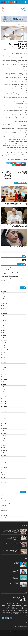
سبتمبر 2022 (4, 377)
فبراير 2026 (3, 301)
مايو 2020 (3, 445)
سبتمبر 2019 (4, 465)
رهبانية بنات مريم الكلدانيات (14, 577)
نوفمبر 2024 (4, 316)
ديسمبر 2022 (4, 369)
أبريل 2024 (3, 330)
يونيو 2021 (3, 414)
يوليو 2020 (3, 440)
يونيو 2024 (3, 325)
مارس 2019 (3, 480)
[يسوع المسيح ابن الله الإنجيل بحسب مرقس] (23, 584)
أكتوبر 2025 (3, 308)
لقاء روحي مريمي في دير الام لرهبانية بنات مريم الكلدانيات (11, 551)
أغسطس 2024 (4, 321)
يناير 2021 (3, 426)
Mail (13, 165)
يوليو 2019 (3, 470)
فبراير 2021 (3, 423)
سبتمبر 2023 (4, 347)
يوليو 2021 (3, 411)
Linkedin (7, 163)
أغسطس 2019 (4, 467)
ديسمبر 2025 (4, 303)
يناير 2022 (3, 396)
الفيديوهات (3, 500)
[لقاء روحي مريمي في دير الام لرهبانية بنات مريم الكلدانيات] (23, 551)
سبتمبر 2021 (4, 406)
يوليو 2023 (3, 352)
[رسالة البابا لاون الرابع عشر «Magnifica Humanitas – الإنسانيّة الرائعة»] (14, 215)
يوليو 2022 (3, 382)
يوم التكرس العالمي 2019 (22, 173)
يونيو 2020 (3, 443)
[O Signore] (23, 571)
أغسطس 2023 (4, 350)
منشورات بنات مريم (5, 508)
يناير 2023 (3, 367)
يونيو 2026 (3, 294)
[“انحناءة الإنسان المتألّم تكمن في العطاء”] (14, 237)
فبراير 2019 (3, 482)
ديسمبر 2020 (4, 428)
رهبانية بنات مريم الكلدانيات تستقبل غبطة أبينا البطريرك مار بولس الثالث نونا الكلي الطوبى (16, 203)
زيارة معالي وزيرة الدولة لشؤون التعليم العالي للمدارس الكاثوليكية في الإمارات (6, 175)
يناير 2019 (3, 484)
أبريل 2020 (3, 448)
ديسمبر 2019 (4, 458)
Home (26, 25)
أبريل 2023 (3, 360)
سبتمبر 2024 (4, 318)
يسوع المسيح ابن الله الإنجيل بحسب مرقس (11, 583)
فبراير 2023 (3, 365)
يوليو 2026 (3, 291)
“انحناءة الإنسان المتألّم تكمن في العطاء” (17, 246)
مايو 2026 (3, 296)
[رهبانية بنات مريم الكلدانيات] (23, 577)
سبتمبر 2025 (4, 311)
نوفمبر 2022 (4, 372)
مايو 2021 (3, 416)
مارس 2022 (4, 391)
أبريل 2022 (3, 389)
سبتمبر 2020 (4, 436)
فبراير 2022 (3, 394)
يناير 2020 (3, 455)
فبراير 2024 (4, 335)
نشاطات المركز (4, 518)
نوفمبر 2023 (4, 342)
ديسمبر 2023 (4, 340)
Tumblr (23, 165)
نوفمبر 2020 (4, 431)
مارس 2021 (3, 421)
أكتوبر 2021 (3, 404)
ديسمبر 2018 (4, 487)
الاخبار (23, 25)
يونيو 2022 (3, 384)
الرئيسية (20, 634)
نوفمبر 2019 (3, 460)
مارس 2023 (4, 362)
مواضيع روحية (21, 41)
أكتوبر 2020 (3, 433)
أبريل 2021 (3, 418)
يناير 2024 (3, 338)
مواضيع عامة (4, 515)
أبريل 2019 (3, 477)
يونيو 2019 (3, 472)
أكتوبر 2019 (3, 462)
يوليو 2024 (3, 323)
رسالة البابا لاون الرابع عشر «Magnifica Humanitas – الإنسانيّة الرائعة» (17, 225)
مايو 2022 (3, 387)
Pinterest (18, 165)
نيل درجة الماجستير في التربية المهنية (9, 283)
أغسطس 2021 (4, 409)
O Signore (17, 570)
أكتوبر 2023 (3, 345)
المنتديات (16, 634)
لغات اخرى (3, 505)
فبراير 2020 (3, 453)
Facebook (23, 163)
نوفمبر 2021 (3, 401)
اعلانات (2, 496)
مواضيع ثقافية (4, 510)
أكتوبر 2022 (3, 374)
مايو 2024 (3, 328)
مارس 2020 (4, 450)
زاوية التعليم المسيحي (6, 503)
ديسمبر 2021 (4, 399)
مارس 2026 (4, 298)
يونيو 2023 (3, 355)
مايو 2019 (3, 475)
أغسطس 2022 (4, 379)
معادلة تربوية (16, 563)
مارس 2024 (4, 333)
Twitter (18, 163)
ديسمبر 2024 (4, 313)
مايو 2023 (3, 357)
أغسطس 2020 (4, 438)
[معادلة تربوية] (23, 564)
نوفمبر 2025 (4, 306)
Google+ (12, 163)
